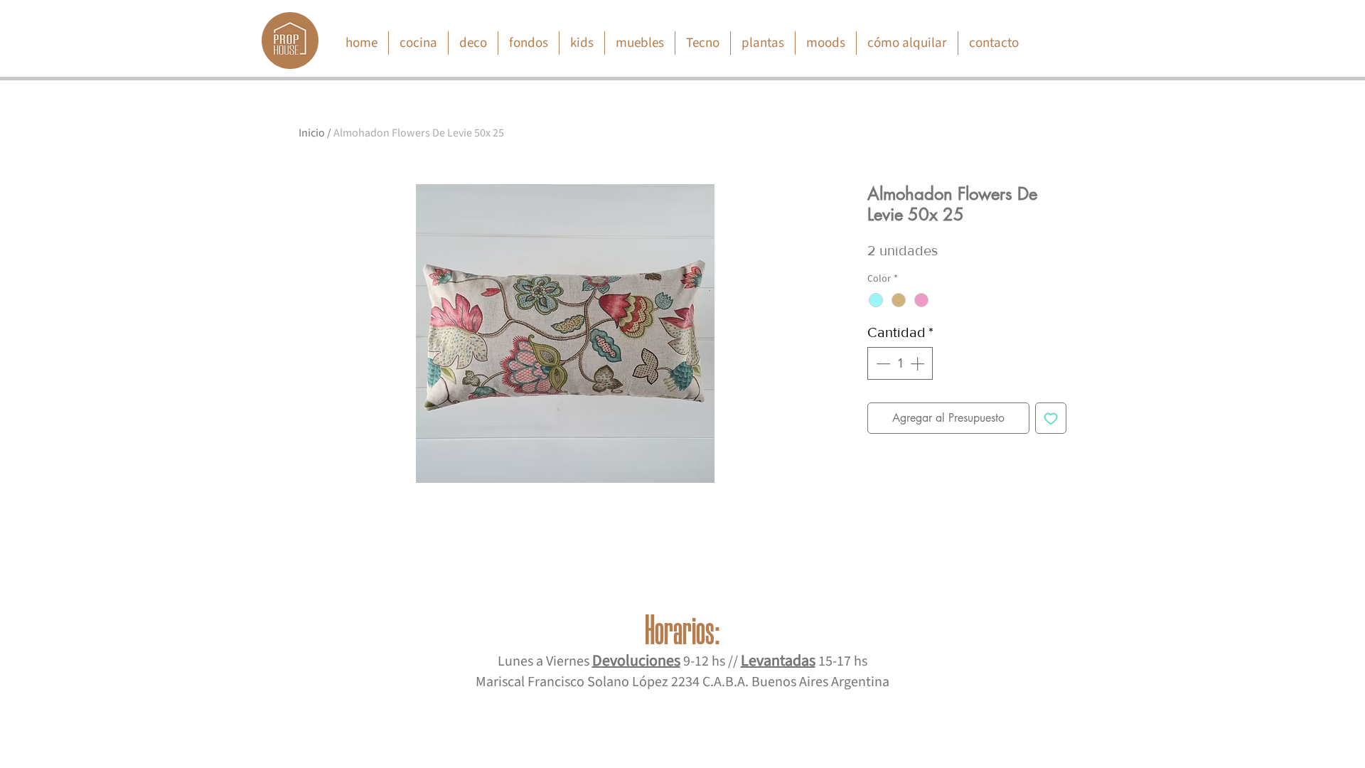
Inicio (312, 133)
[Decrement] (881, 363)
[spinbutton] (900, 363)
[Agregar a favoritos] (1050, 418)
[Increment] (918, 363)
